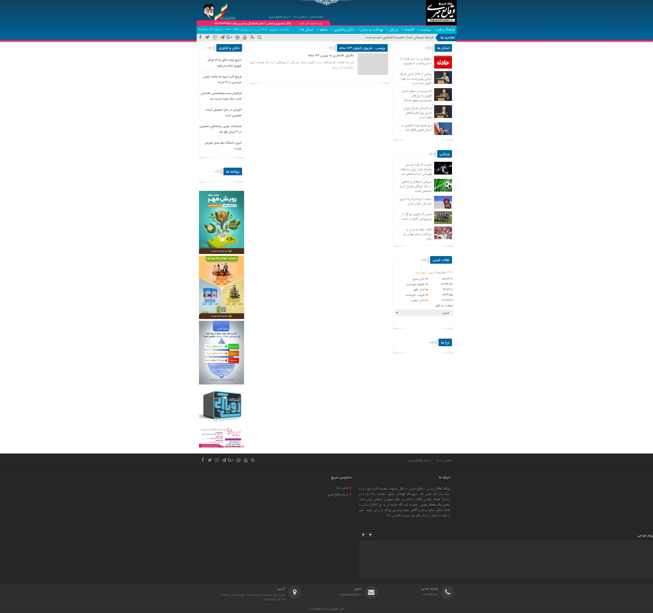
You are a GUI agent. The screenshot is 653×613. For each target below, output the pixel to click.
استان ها (307, 29)
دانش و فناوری (344, 29)
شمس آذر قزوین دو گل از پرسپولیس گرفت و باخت (416, 217)
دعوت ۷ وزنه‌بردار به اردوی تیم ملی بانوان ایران (415, 201)
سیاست (425, 29)
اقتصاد (409, 29)
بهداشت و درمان (371, 29)
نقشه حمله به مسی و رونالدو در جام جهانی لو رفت (418, 234)
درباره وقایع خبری (419, 460)
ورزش (393, 29)
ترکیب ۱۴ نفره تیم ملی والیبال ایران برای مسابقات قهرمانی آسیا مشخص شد (416, 169)
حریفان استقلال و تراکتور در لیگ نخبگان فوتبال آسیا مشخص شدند (416, 186)
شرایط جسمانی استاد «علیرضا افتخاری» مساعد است (399, 37)
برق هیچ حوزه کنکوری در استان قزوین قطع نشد (416, 128)
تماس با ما (444, 460)
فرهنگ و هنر (445, 29)
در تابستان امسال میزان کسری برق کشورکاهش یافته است (417, 113)
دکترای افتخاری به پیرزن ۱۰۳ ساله (331, 55)
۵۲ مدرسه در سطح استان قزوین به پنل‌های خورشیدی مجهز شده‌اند (416, 96)
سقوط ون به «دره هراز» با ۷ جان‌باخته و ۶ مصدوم (416, 61)
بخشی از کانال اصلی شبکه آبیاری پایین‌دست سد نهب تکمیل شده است (416, 79)
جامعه (323, 29)
